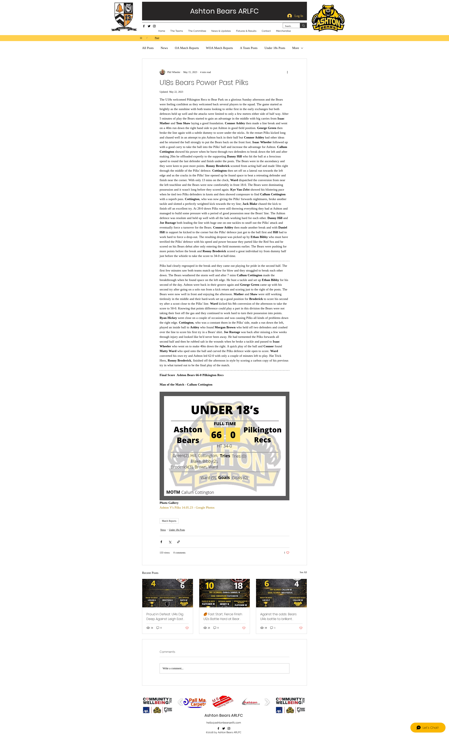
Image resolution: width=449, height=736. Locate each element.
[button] (194, 702)
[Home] (141, 38)
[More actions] (287, 72)
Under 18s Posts (274, 48)
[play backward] (180, 702)
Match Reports (169, 521)
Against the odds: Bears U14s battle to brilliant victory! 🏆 (278, 616)
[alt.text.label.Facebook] (144, 26)
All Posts (148, 48)
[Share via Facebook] (161, 541)
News (164, 48)
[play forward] (267, 702)
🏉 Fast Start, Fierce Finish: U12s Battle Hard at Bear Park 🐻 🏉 (223, 616)
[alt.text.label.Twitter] (149, 26)
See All (303, 572)
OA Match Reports (187, 48)
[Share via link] (178, 541)
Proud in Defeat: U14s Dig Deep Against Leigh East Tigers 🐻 (164, 616)
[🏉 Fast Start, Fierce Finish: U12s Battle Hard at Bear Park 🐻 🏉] (224, 593)
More (295, 48)
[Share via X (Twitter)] (170, 541)
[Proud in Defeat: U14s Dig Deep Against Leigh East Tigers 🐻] (167, 593)
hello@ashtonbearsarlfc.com (223, 722)
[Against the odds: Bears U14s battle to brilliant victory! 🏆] (281, 593)
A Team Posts (248, 48)
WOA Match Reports (219, 48)
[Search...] (303, 25)
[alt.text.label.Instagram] (154, 26)
